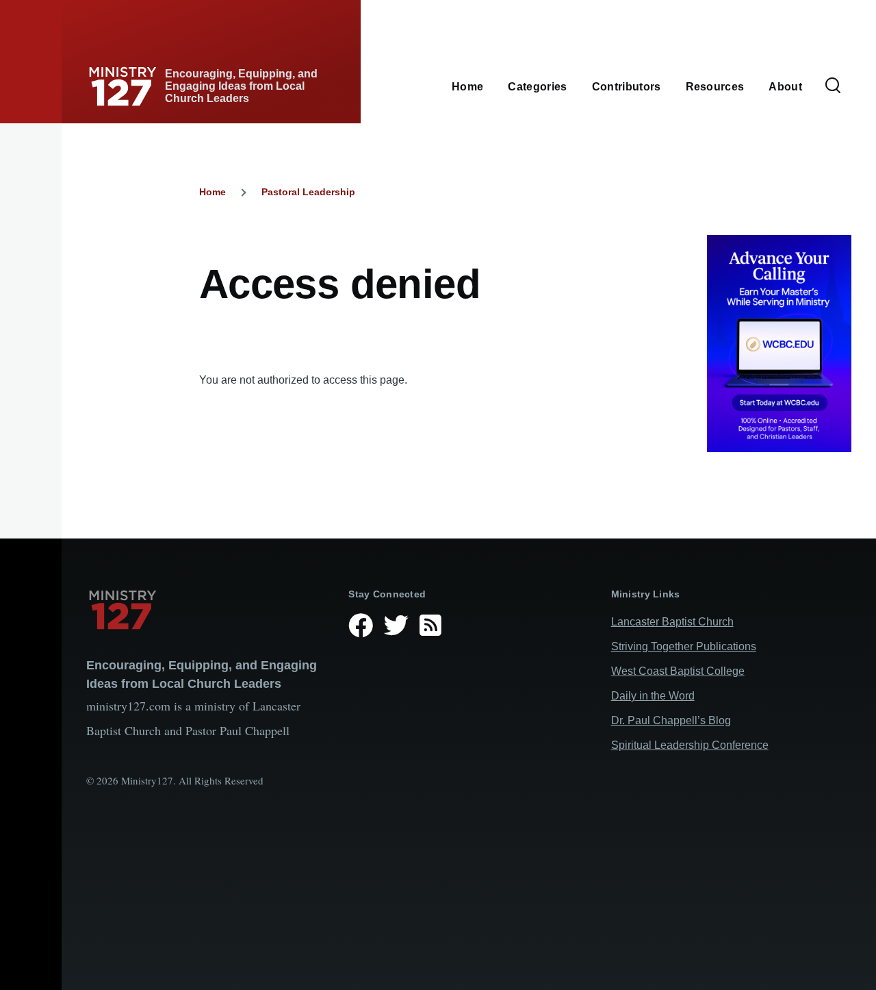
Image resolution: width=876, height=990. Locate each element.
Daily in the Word (653, 696)
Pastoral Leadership (308, 191)
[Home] (206, 610)
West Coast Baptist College (678, 671)
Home (212, 191)
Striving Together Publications (683, 646)
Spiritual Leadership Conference (690, 745)
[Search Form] (832, 86)
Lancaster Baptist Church (672, 622)
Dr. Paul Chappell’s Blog (671, 720)
